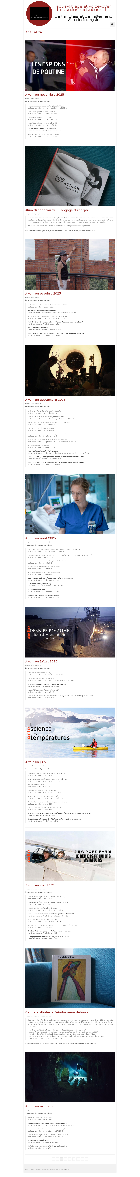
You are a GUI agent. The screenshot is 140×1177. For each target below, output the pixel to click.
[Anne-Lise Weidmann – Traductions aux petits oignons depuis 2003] (70, 13)
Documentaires (37, 98)
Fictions (47, 542)
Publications (41, 214)
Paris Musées (42, 1016)
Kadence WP (66, 1169)
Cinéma (36, 542)
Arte (33, 98)
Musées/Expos (35, 214)
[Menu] (112, 24)
